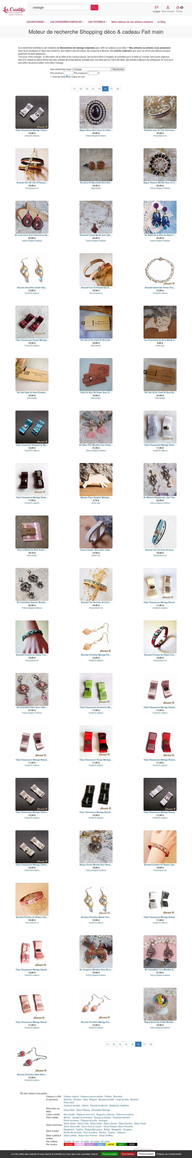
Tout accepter (109, 1154)
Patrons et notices (125, 1114)
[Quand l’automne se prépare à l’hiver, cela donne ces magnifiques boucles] (96, 951)
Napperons (69, 1129)
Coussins (127, 1129)
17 (111, 88)
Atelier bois (160, 345)
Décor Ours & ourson (92, 1126)
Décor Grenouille (72, 1126)
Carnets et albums (99, 1105)
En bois (67, 1141)
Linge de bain (122, 1099)
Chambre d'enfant (121, 1117)
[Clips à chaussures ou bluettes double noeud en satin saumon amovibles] (32, 1004)
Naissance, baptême (119, 1105)
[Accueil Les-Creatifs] (14, 10)
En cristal (95, 1141)
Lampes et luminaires (82, 1117)
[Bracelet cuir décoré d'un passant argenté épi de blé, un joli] (96, 269)
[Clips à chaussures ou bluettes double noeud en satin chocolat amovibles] (32, 479)
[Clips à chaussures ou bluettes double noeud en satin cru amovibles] (32, 794)
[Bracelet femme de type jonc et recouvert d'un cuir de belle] (160, 112)
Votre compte (168, 11)
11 (74, 88)
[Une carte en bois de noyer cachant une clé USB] (96, 374)
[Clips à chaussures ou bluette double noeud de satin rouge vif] (160, 741)
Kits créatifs (69, 1114)
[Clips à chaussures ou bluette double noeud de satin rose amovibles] (160, 689)
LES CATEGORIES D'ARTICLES (66, 21)
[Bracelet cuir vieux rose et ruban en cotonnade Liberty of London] (160, 846)
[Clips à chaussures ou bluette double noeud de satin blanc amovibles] (160, 427)
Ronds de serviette (73, 1132)
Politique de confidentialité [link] (169, 1153)
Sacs (85, 1099)
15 (99, 88)
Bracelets (118, 1096)
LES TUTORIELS (96, 21)
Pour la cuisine (90, 1132)
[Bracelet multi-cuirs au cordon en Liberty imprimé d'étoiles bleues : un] (160, 532)
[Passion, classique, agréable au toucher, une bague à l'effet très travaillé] (160, 164)
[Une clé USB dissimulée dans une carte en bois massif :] (32, 374)
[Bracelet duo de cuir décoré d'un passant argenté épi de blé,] (32, 164)
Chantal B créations (32, 135)
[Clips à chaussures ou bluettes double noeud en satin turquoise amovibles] (32, 427)
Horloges (103, 1120)
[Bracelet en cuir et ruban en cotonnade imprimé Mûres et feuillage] (32, 636)
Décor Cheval (110, 1123)
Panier (179, 9)
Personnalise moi (160, 135)
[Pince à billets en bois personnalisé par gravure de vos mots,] (32, 532)
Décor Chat (83, 1123)
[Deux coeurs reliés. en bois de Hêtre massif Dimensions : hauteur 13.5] (96, 532)
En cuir (76, 1141)
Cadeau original (71, 1096)
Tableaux (121, 1132)
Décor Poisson (110, 1126)
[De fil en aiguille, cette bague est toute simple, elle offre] (96, 112)
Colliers (108, 1096)
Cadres (79, 1129)
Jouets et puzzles (72, 1105)
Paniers (102, 1132)
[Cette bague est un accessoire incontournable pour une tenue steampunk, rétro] (96, 846)
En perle (85, 1141)
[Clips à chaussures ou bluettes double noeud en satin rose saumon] (32, 951)
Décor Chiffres (106, 1135)
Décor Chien (96, 1123)
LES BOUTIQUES (35, 21)
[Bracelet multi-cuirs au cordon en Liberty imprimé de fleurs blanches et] (96, 584)
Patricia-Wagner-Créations (96, 135)
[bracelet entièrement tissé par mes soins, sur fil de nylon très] (160, 269)
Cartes (85, 1105)
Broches (134, 1099)
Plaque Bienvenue (93, 1129)
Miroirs (67, 1117)
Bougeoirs (116, 1129)
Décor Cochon (125, 1123)
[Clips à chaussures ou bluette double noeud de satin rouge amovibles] (96, 741)
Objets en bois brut (85, 1114)
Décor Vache (70, 1123)
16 (105, 88)
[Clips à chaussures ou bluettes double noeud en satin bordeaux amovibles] (32, 322)
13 (87, 88)
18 (117, 88)
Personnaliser (146, 1154)
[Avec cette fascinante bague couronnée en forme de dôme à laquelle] (160, 1004)
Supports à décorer (105, 1114)
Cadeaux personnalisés (92, 1096)
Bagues (93, 1099)
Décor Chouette (125, 1126)
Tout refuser (128, 1154)
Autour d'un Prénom (88, 1135)
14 (93, 88)
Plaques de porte (89, 1120)
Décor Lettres (70, 1135)
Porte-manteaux (71, 1120)
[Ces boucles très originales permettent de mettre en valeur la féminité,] (32, 584)
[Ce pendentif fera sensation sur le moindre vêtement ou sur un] (96, 217)
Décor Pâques (83, 1109)
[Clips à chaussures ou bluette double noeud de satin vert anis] (96, 689)
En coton (105, 1141)
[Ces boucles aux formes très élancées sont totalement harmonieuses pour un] (160, 951)
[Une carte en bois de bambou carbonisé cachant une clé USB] (160, 374)
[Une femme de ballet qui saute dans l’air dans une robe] (160, 217)
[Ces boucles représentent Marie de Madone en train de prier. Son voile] (160, 479)
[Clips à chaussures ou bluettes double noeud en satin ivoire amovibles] (160, 584)
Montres (68, 1099)
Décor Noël (69, 1109)
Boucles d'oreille (106, 1099)
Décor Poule (140, 1123)
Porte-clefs (69, 1102)
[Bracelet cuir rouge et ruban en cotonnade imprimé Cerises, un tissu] (160, 636)
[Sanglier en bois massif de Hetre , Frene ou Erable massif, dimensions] (96, 479)
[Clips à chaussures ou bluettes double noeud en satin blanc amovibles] (32, 112)
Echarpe (77, 1099)
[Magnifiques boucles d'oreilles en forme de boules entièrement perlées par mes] (32, 1056)
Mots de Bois (96, 188)
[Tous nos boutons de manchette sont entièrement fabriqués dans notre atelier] (96, 164)
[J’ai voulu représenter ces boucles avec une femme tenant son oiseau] (32, 217)
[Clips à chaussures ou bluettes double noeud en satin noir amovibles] (96, 794)
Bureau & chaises (102, 1117)
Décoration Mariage (101, 1109)
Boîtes (107, 1129)
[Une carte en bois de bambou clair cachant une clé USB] (96, 322)
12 (81, 88)
